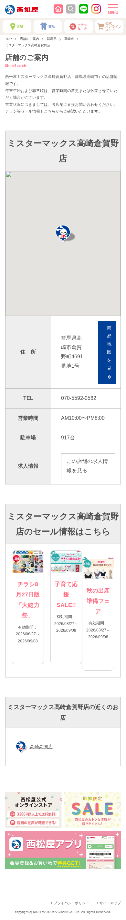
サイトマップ (110, 903)
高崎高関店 (41, 746)
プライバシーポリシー (71, 903)
